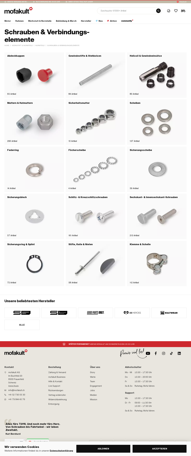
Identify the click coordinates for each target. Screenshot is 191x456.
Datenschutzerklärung (61, 451)
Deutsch (183, 2)
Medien (93, 395)
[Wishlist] (176, 10)
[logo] (18, 10)
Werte (93, 377)
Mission (93, 399)
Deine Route (13, 386)
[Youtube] (148, 353)
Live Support (54, 386)
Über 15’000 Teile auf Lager (80, 2)
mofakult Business (56, 377)
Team (92, 381)
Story (92, 372)
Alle (22, 324)
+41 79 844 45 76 (16, 399)
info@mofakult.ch (16, 390)
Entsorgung (53, 404)
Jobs (92, 390)
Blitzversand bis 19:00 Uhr (48, 2)
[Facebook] (156, 353)
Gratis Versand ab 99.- (17, 2)
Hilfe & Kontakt (55, 381)
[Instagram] (163, 353)
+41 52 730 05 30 (16, 394)
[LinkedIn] (179, 353)
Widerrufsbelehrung (57, 399)
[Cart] (183, 10)
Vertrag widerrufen (57, 395)
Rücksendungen (55, 390)
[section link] (127, 21)
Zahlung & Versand (57, 372)
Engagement (96, 386)
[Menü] (24, 440)
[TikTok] (171, 353)
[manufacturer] (22, 313)
